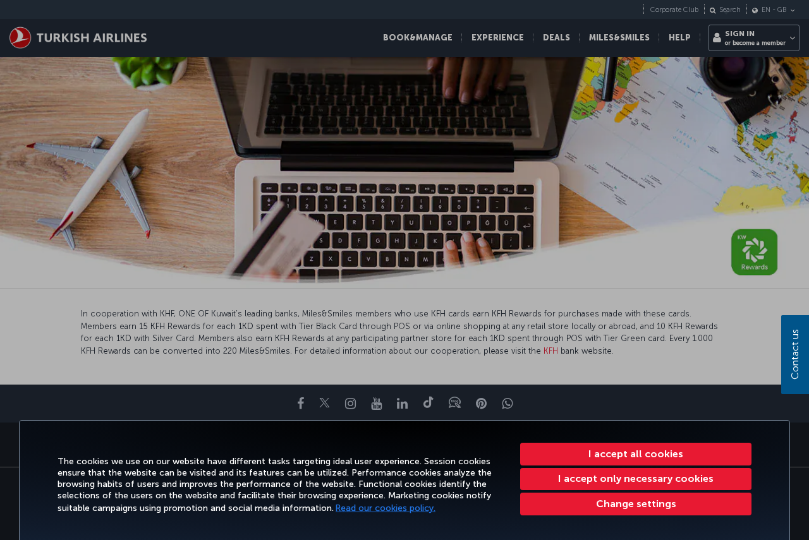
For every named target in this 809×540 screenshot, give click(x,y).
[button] (635, 504)
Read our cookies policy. (385, 508)
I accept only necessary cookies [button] (636, 478)
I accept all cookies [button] (635, 454)
